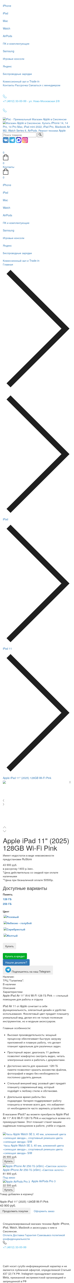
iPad (5, 519)
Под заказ (9, 1177)
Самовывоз (44, 1235)
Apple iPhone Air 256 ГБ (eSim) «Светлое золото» (33, 1170)
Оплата (7, 1235)
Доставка (18, 1235)
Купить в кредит (15, 956)
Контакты (8, 85)
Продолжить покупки (15, 1211)
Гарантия (30, 1235)
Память (8, 894)
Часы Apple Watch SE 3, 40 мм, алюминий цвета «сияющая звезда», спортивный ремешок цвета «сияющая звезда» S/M (33, 1149)
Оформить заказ (44, 1211)
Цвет (6, 911)
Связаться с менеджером (44, 85)
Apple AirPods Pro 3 (43, 1181)
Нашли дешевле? (16, 962)
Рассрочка (21, 85)
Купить (9, 946)
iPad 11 (7, 648)
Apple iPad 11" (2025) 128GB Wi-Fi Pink (27, 778)
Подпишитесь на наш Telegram (30, 971)
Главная (8, 264)
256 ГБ (7, 904)
